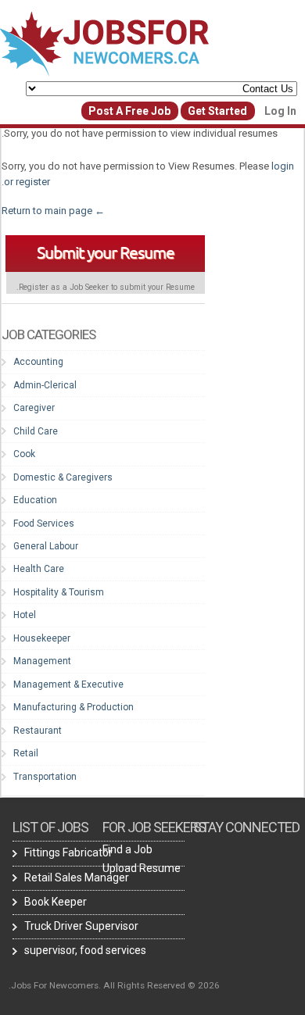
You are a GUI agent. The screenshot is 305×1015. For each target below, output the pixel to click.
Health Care (38, 568)
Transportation (45, 776)
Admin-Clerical (45, 385)
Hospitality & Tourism (58, 592)
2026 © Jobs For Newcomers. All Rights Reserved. (114, 985)
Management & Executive (68, 684)
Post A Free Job (129, 111)
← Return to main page (54, 210)
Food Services (43, 523)
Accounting (38, 361)
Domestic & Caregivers (63, 477)
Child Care (35, 431)
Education (35, 500)
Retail (25, 753)
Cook (24, 454)
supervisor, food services (85, 950)
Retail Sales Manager (76, 877)
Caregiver (34, 407)
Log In (280, 111)
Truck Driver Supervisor (81, 926)
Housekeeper (41, 638)
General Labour (45, 546)
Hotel (24, 614)
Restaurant (37, 730)
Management (42, 661)
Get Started (217, 111)
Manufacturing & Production (73, 707)
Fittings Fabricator (68, 852)
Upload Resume (141, 868)
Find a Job (127, 849)
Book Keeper (55, 901)
